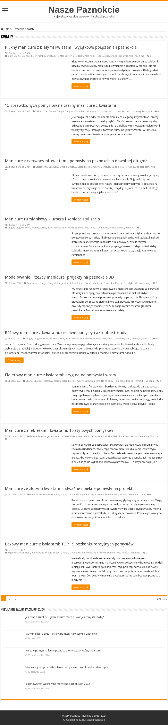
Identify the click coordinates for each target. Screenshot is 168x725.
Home (7, 28)
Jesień (57, 381)
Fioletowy (48, 381)
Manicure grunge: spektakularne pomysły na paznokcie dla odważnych (66, 667)
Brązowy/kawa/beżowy (19, 552)
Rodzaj (99, 56)
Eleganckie (62, 283)
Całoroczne (41, 111)
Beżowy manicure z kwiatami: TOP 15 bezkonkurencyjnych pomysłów (69, 544)
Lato (56, 56)
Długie (17, 56)
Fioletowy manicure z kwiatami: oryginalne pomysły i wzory (60, 374)
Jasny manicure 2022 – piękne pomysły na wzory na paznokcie (61, 633)
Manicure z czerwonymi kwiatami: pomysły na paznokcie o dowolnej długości (77, 160)
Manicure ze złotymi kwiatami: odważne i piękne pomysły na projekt (69, 488)
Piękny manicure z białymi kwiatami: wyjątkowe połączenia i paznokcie (71, 47)
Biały (10, 56)
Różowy (120, 338)
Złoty (142, 494)
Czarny (52, 111)
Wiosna (133, 56)
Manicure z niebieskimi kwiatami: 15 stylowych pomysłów (59, 430)
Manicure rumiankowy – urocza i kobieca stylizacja (52, 219)
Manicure (65, 56)
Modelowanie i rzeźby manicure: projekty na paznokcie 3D (59, 277)
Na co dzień (77, 56)
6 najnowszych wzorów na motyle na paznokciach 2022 (57, 683)
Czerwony (54, 167)
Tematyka (18, 28)
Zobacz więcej (81, 86)
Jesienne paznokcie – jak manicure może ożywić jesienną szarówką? (64, 617)
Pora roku (89, 56)
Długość (26, 56)
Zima (141, 56)
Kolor (34, 56)
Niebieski (113, 436)
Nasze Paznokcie (84, 10)
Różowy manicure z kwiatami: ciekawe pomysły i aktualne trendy (65, 332)
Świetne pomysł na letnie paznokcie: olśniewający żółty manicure (63, 650)
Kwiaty (50, 56)
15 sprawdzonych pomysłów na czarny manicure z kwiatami (60, 105)
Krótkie (41, 56)
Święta (113, 56)
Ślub (106, 56)
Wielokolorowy (117, 227)
